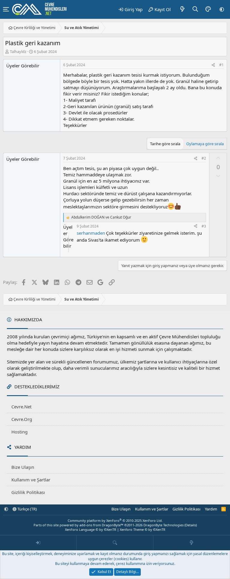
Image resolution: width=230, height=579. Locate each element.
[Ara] (195, 9)
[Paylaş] (213, 65)
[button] (222, 9)
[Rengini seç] (208, 9)
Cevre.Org (21, 419)
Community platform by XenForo (115, 520)
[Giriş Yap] (38, 542)
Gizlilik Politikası (28, 492)
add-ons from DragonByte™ (101, 525)
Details (190, 525)
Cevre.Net (21, 407)
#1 (221, 64)
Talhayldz (18, 51)
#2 (204, 158)
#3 (204, 226)
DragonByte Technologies (163, 525)
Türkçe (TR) (26, 509)
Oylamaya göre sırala (205, 143)
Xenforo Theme (142, 529)
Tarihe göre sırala (165, 143)
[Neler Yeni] (182, 9)
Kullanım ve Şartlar (30, 480)
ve (101, 217)
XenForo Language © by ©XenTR (90, 529)
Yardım (211, 509)
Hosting (19, 432)
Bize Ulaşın (22, 467)
